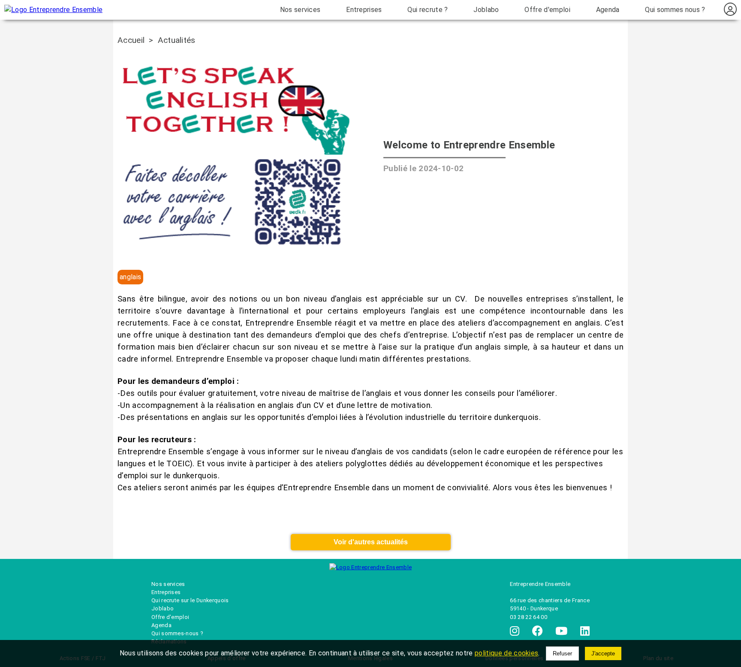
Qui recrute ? (427, 10)
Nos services (300, 10)
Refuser (562, 653)
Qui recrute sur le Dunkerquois (190, 600)
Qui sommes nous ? (675, 10)
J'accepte (603, 653)
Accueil (131, 40)
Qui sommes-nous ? (177, 633)
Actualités (177, 40)
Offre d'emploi (547, 10)
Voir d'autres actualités (371, 542)
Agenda (608, 10)
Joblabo (486, 10)
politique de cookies (506, 653)
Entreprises (364, 10)
